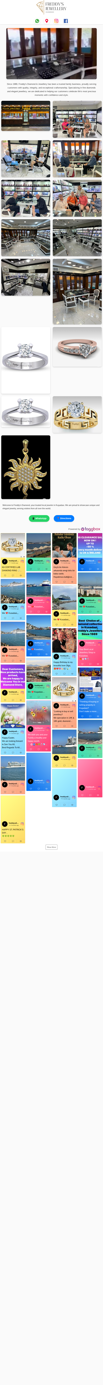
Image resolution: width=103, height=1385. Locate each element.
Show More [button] (51, 847)
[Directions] (46, 21)
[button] (13, 555)
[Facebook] (66, 21)
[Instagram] (56, 21)
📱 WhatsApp (39, 518)
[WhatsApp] (37, 21)
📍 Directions (64, 518)
